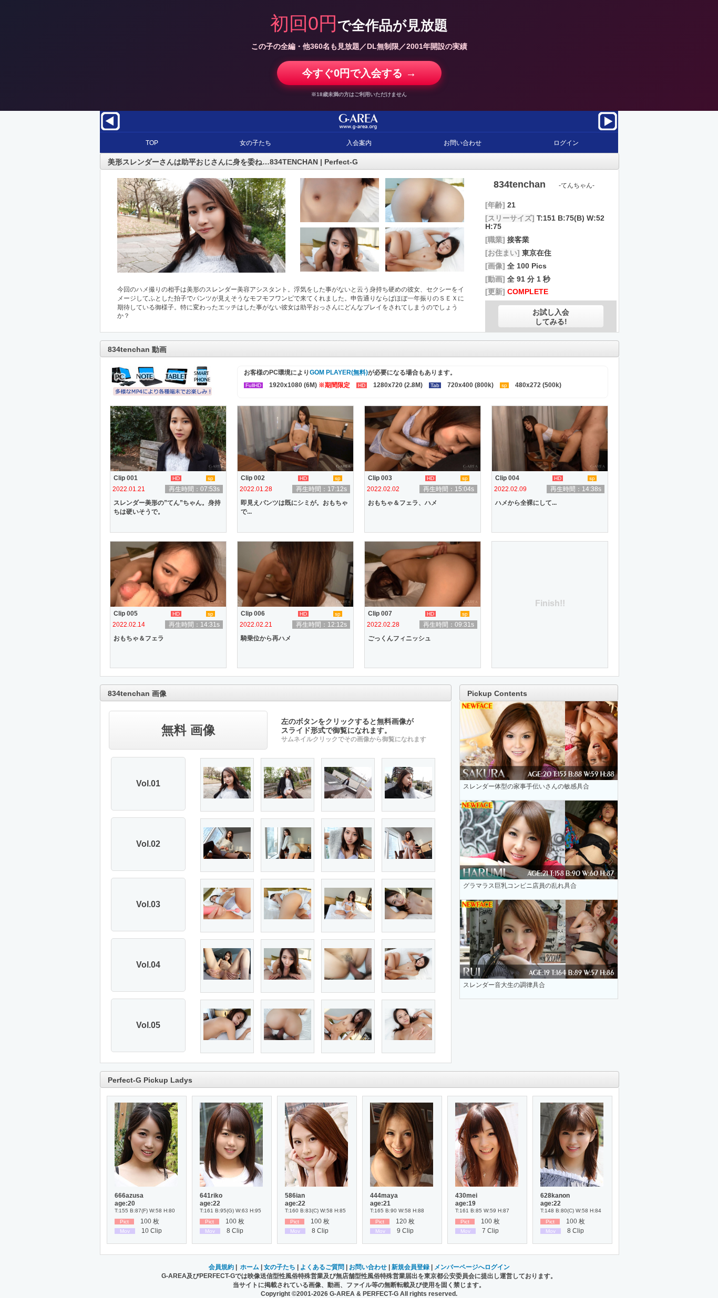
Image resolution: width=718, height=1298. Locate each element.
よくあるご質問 (322, 1267)
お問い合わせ (462, 143)
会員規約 (221, 1267)
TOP (152, 143)
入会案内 (359, 143)
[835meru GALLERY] (110, 129)
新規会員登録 (410, 1267)
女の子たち (255, 143)
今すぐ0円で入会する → (359, 73)
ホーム (249, 1267)
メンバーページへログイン (472, 1267)
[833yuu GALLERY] (607, 129)
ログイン (566, 143)
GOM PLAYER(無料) (339, 372)
